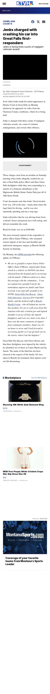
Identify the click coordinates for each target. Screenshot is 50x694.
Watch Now (43, 4)
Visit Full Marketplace (39, 378)
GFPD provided (25, 254)
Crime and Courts (9, 22)
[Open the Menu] (4, 4)
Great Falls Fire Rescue (25, 294)
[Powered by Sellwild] (43, 518)
